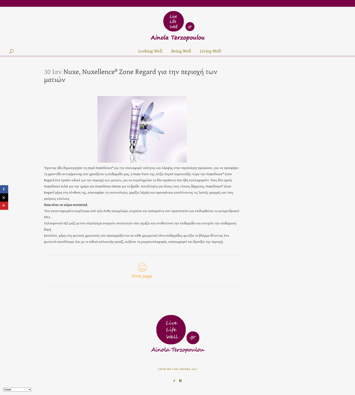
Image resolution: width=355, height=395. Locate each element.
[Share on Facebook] (4, 189)
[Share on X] (4, 197)
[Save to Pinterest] (4, 206)
